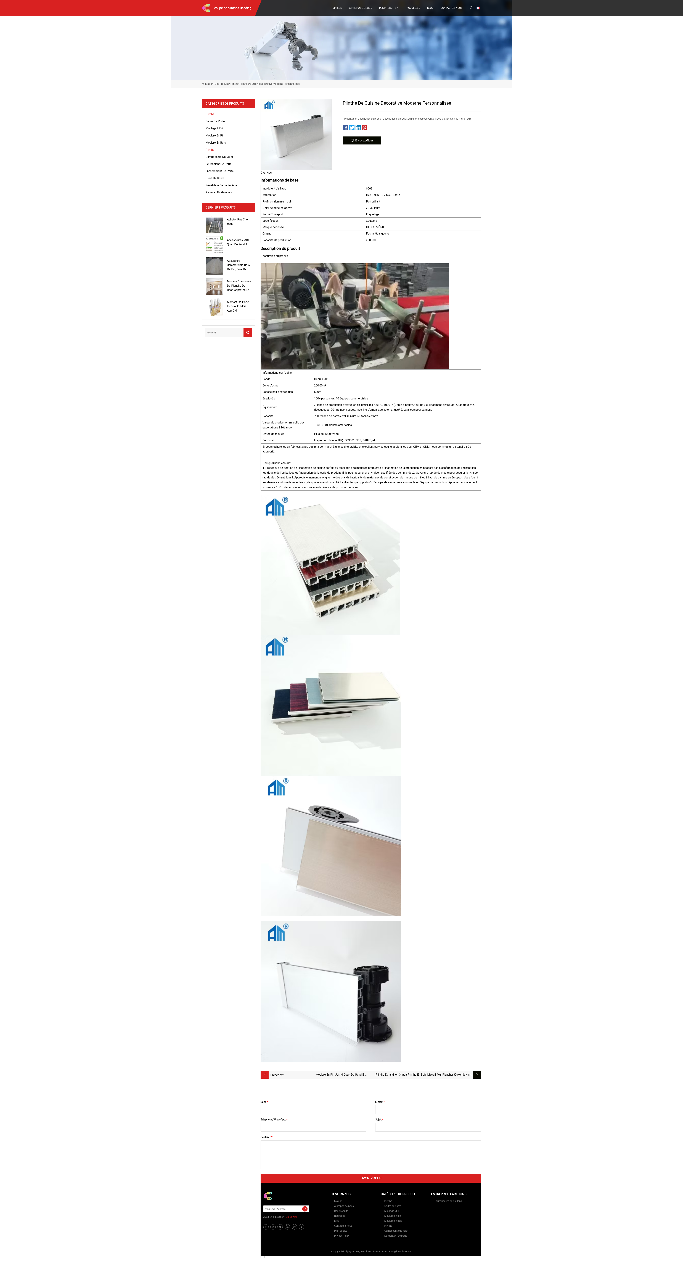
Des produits (387, 7)
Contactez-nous (451, 7)
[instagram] (294, 1226)
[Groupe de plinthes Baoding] (281, 1195)
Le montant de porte (219, 164)
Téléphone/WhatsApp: (274, 1119)
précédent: (277, 1075)
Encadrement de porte (220, 171)
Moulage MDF (214, 128)
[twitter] (280, 1226)
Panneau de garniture (219, 192)
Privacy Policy (342, 1235)
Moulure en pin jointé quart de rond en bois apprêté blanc (340, 1075)
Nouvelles (413, 7)
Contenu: (266, 1137)
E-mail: (380, 1101)
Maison (337, 7)
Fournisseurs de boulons (448, 1201)
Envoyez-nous (364, 140)
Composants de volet (219, 157)
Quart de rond (215, 178)
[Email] (305, 1209)
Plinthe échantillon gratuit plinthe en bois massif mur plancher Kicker (418, 1074)
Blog (430, 7)
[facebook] (266, 1226)
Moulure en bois (216, 142)
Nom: (264, 1101)
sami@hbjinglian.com (400, 1251)
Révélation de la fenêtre (221, 185)
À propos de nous (360, 7)
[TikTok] (301, 1226)
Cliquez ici (291, 1216)
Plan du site (340, 1230)
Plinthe (234, 83)
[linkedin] (273, 1226)
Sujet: (379, 1119)
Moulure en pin (215, 135)
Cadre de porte (215, 121)
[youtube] (287, 1226)
